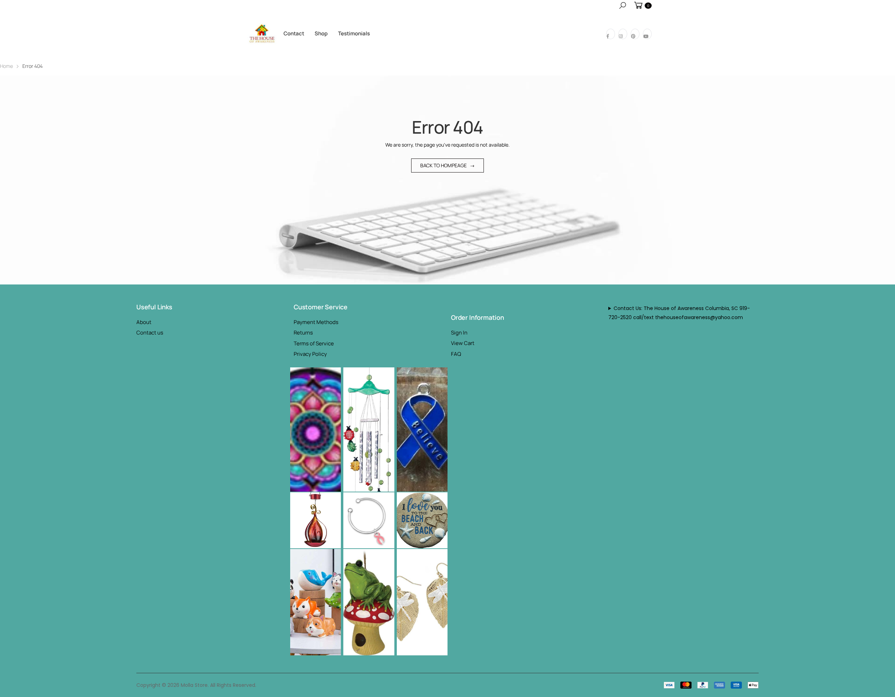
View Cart (462, 343)
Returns (303, 332)
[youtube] (647, 34)
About (143, 322)
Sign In (459, 332)
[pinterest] (635, 34)
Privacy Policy (310, 354)
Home (6, 66)
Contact (294, 33)
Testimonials (354, 33)
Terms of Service (314, 343)
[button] (623, 5)
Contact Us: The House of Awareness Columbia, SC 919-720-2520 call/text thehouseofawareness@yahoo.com (679, 313)
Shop (321, 33)
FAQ (456, 354)
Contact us (149, 332)
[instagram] (622, 34)
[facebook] (610, 34)
